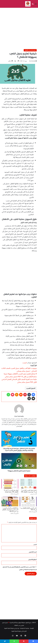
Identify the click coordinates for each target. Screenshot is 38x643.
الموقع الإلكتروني (32, 559)
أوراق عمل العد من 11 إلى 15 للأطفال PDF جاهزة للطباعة (11, 491)
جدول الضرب (30, 388)
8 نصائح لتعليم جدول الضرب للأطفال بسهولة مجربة (20, 373)
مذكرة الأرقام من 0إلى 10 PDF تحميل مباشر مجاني (21, 376)
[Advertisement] (19, 28)
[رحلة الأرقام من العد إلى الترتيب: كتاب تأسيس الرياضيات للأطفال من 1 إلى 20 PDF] (9, 501)
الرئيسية (32, 628)
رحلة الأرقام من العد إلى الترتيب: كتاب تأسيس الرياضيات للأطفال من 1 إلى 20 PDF (10, 510)
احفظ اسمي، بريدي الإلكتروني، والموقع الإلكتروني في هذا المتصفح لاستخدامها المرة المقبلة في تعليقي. (20, 568)
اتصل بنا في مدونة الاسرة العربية (19, 631)
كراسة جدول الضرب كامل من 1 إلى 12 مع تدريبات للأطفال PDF (29, 491)
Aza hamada (32, 61)
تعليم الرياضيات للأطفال (30, 50)
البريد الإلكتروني (33, 552)
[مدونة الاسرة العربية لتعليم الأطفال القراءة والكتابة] (27, 4)
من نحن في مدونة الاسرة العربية (11, 628)
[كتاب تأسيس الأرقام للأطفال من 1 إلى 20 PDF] (28, 501)
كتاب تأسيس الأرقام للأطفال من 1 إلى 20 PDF (28, 509)
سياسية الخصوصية (24, 628)
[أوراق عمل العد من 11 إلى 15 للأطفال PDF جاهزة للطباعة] (9, 484)
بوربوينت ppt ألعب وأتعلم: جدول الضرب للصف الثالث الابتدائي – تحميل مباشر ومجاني (19, 370)
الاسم (35, 544)
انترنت (24, 362)
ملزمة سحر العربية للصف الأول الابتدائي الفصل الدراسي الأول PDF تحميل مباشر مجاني (19, 381)
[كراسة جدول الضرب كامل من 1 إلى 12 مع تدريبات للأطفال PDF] (28, 484)
